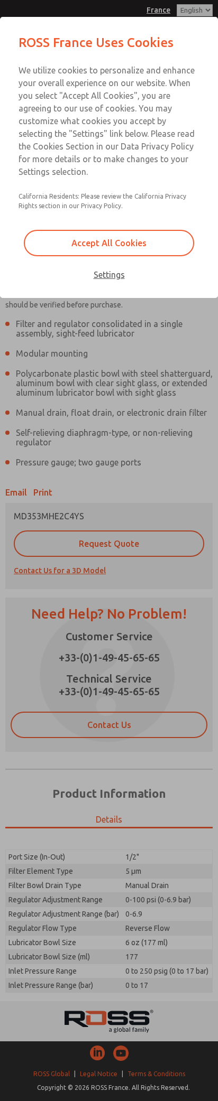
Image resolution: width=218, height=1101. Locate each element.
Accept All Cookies (109, 243)
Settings (109, 274)
